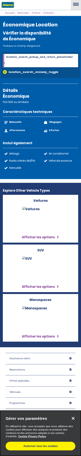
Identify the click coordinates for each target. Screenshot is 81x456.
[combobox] (40, 61)
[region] (40, 433)
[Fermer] (73, 418)
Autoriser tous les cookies (40, 446)
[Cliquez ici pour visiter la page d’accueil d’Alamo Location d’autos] (7, 4)
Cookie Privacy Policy (32, 436)
